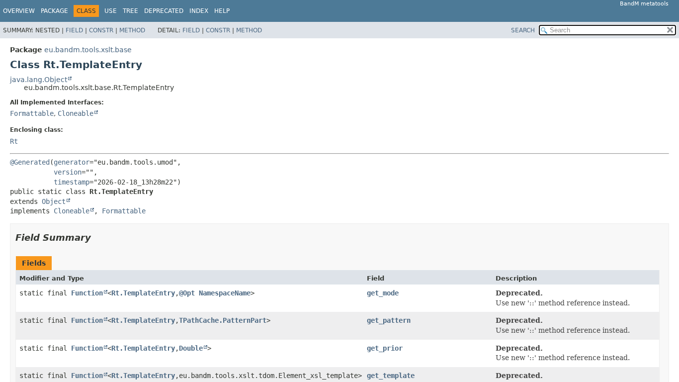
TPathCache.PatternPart (222, 320)
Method (132, 30)
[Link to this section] (98, 237)
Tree (130, 10)
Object (54, 201)
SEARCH (523, 30)
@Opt (187, 293)
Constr (101, 30)
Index (198, 10)
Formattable (32, 113)
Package (54, 10)
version (68, 172)
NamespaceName (225, 293)
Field (74, 30)
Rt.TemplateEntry (143, 293)
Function (87, 293)
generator (71, 162)
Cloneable (75, 113)
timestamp (71, 182)
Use (110, 10)
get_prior (385, 348)
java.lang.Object (38, 80)
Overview (19, 10)
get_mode (383, 293)
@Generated (30, 162)
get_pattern (389, 320)
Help (222, 10)
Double (191, 348)
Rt (14, 141)
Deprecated (163, 10)
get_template (391, 376)
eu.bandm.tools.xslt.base (88, 50)
